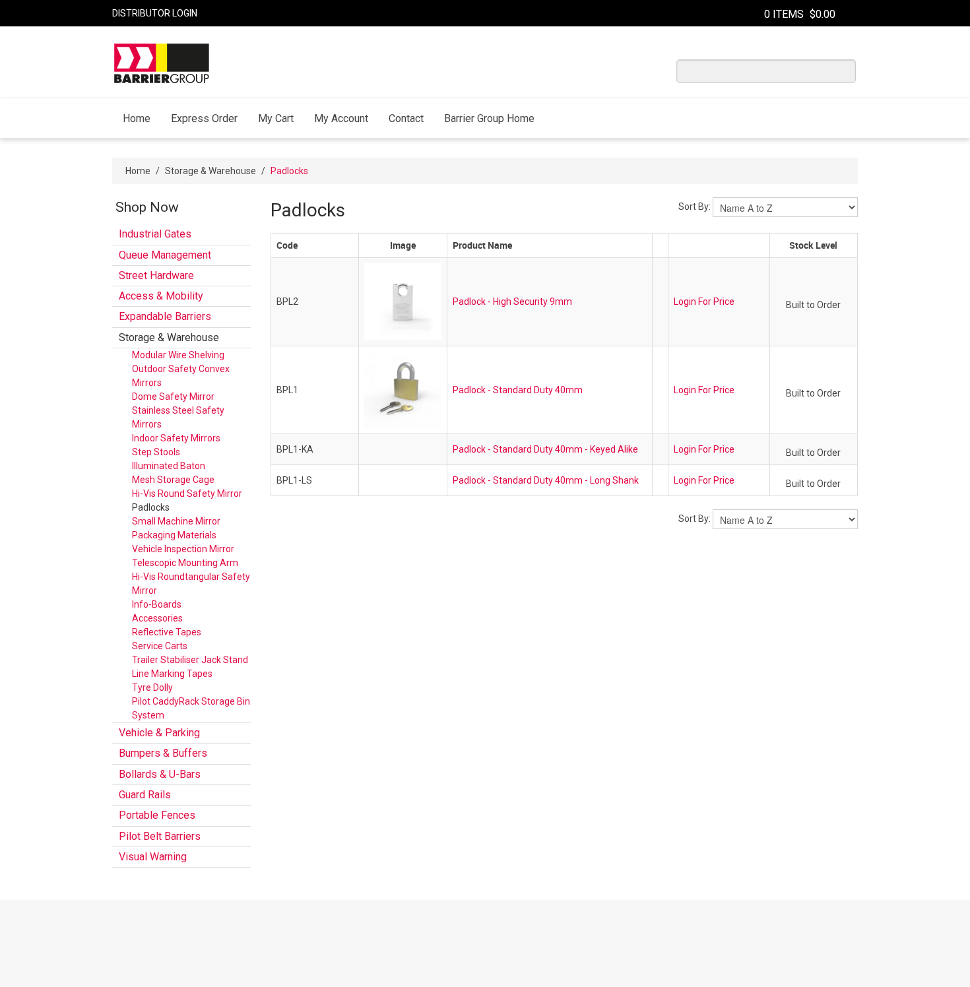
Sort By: (694, 206)
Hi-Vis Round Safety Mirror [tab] (187, 493)
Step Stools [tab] (156, 452)
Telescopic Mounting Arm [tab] (185, 562)
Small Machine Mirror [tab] (176, 521)
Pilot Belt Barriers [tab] (160, 836)
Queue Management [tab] (165, 255)
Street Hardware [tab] (156, 275)
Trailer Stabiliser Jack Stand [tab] (190, 659)
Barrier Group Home (489, 118)
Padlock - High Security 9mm (512, 301)
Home (136, 118)
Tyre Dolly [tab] (152, 687)
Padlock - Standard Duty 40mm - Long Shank (546, 480)
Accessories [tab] (157, 618)
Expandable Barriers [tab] (165, 316)
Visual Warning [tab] (153, 856)
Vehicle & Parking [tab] (159, 732)
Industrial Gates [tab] (155, 234)
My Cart (276, 118)
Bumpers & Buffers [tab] (163, 753)
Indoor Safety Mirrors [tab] (176, 438)
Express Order (204, 118)
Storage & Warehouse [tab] (169, 337)
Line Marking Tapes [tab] (172, 673)
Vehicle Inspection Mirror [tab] (183, 549)
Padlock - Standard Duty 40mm (518, 390)
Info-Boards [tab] (156, 604)
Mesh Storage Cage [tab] (173, 479)
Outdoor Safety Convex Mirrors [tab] (181, 376)
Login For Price (704, 301)
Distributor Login (154, 13)
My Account (341, 118)
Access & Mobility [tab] (161, 296)
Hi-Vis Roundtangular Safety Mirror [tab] (191, 583)
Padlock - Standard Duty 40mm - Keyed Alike (545, 449)
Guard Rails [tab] (145, 794)
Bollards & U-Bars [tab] (160, 774)
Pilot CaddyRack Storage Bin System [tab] (191, 708)
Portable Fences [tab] (157, 815)
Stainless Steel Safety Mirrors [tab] (178, 417)
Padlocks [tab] (151, 507)
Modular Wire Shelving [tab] (178, 355)
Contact (406, 118)
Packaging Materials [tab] (174, 535)
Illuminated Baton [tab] (168, 466)
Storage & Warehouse (210, 171)
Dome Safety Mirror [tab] (173, 396)
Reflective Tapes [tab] (166, 632)
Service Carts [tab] (159, 646)
